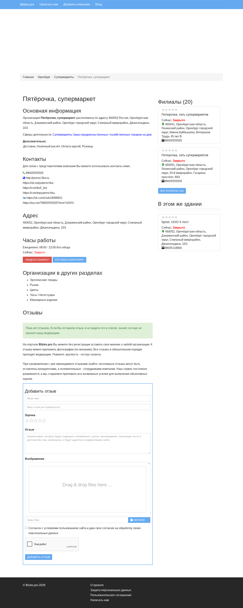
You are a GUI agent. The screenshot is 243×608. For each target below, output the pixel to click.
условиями (51, 528)
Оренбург (44, 77)
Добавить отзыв (38, 557)
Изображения (34, 458)
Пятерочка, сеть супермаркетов (185, 114)
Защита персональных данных (110, 590)
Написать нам (48, 4)
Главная (28, 77)
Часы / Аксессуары (42, 294)
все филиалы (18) (172, 190)
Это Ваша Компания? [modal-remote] (69, 259)
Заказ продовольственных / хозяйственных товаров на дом (112, 134)
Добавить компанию (76, 4)
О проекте (97, 585)
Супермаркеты (64, 77)
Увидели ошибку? (37, 259)
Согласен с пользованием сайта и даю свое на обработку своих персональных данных (84, 531)
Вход (98, 4)
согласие (108, 528)
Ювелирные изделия (43, 299)
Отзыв (29, 429)
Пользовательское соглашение (110, 595)
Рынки (34, 284)
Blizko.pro (27, 4)
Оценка (30, 415)
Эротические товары (43, 279)
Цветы (34, 289)
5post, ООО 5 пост (175, 222)
